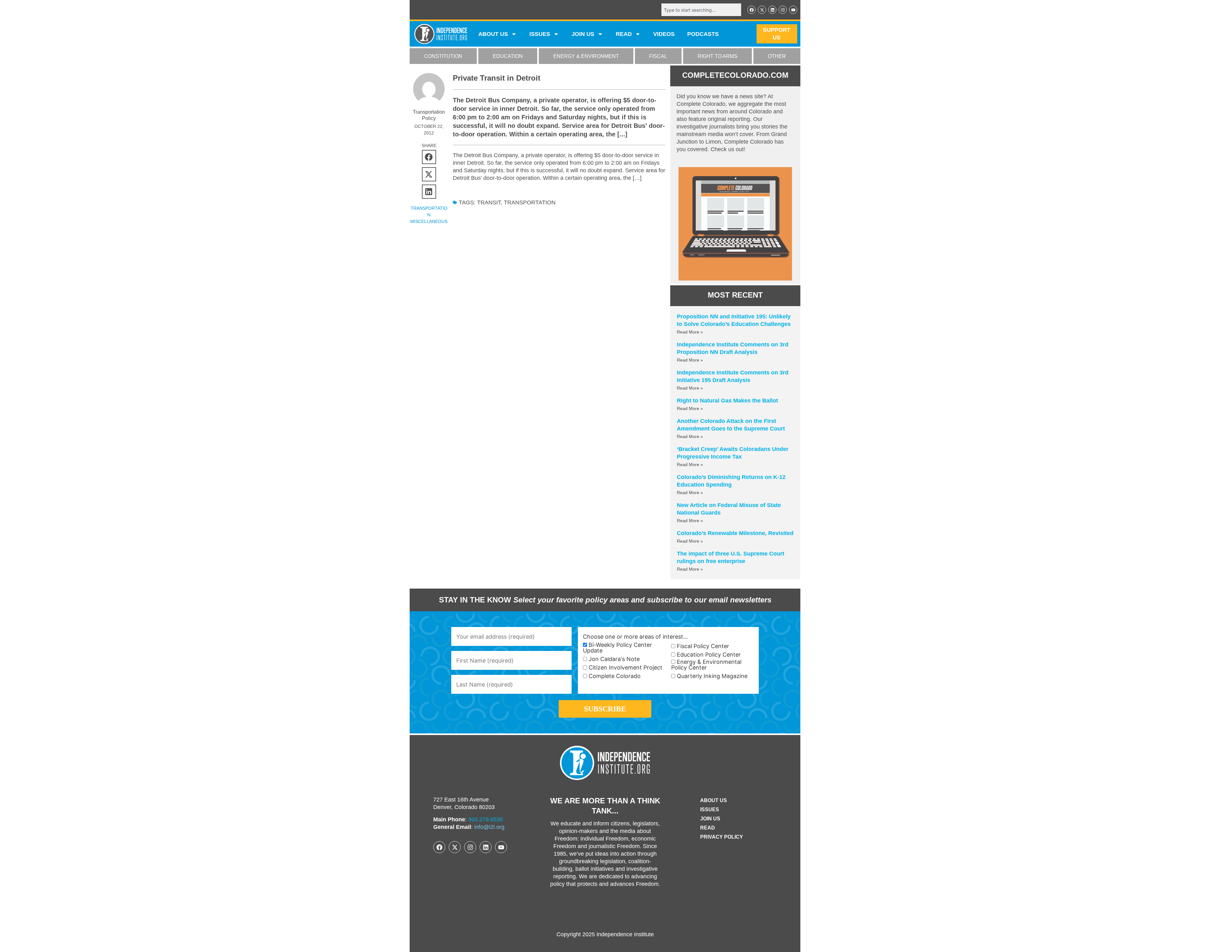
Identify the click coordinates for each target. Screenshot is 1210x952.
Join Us (710, 818)
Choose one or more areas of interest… (635, 637)
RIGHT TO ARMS (717, 56)
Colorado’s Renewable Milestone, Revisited (735, 533)
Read (707, 827)
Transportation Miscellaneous (428, 215)
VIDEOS (664, 34)
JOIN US (583, 34)
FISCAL (658, 56)
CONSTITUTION (443, 56)
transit (489, 202)
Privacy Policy (721, 837)
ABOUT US (493, 34)
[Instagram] (783, 10)
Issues (539, 34)
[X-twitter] (762, 10)
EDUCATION (508, 56)
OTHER (777, 56)
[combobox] (701, 9)
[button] (429, 157)
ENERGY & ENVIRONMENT (586, 56)
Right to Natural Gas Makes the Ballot (727, 400)
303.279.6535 (485, 819)
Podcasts (703, 34)
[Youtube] (793, 10)
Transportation (530, 202)
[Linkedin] (772, 10)
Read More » (690, 331)
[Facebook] (751, 10)
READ (624, 34)
